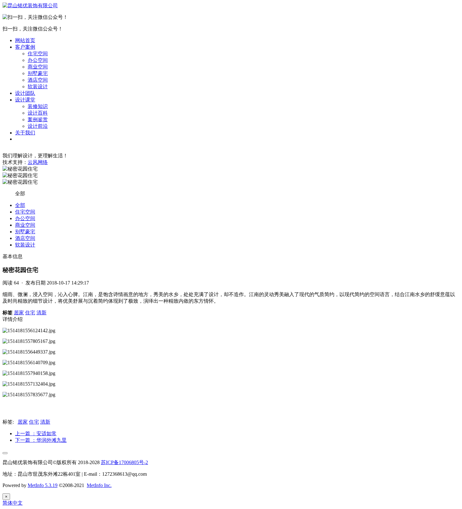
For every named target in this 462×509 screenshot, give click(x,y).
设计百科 (38, 113)
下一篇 (41, 440)
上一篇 (36, 433)
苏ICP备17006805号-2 (124, 462)
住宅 (30, 312)
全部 (20, 205)
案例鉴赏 (38, 119)
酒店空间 (38, 80)
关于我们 (25, 132)
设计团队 (25, 93)
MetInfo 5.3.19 (43, 485)
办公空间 (38, 60)
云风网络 (38, 162)
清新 (41, 312)
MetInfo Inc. (99, 485)
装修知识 (38, 106)
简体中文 (13, 503)
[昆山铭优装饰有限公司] (30, 5)
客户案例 (25, 47)
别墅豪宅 (38, 73)
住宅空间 (38, 53)
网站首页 (25, 40)
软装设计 (38, 86)
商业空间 (38, 66)
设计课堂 (25, 99)
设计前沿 (38, 126)
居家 (19, 312)
